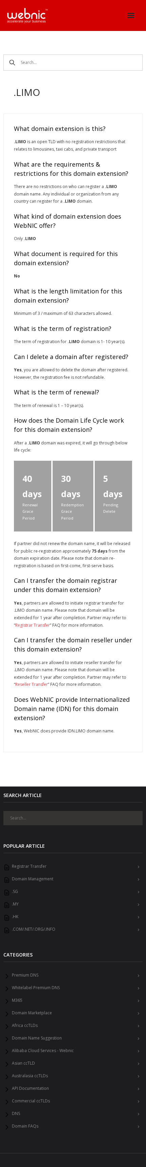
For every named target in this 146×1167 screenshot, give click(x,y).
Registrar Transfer (32, 625)
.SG (15, 891)
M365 (17, 1000)
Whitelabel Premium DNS (36, 987)
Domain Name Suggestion (37, 1038)
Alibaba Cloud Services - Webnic (43, 1050)
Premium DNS (25, 975)
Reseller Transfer (31, 684)
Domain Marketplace (32, 1013)
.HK (15, 916)
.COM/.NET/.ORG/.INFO (33, 929)
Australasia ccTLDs (30, 1075)
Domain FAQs (25, 1126)
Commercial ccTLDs (31, 1101)
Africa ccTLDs (25, 1025)
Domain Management (32, 879)
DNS (16, 1113)
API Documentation (30, 1088)
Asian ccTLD (23, 1063)
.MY (15, 904)
